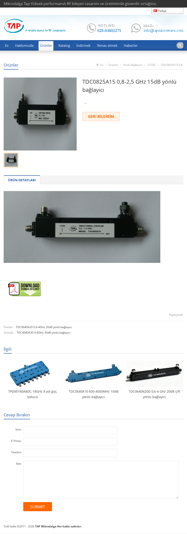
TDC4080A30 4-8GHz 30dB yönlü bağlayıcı (43, 332)
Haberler (131, 45)
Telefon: (16, 452)
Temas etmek (107, 45)
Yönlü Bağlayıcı (132, 65)
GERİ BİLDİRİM (101, 116)
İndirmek (83, 45)
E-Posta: (16, 441)
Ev (7, 45)
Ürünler (46, 45)
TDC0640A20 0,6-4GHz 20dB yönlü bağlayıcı (44, 327)
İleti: (18, 464)
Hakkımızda (24, 45)
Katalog (64, 45)
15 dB (151, 65)
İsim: (18, 429)
